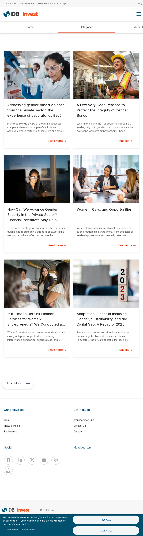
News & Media (12, 425)
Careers (78, 431)
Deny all (106, 519)
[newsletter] (8, 470)
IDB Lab (50, 510)
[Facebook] (8, 460)
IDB (40, 510)
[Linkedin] (20, 460)
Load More (14, 383)
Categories (86, 27)
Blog (6, 420)
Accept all (106, 530)
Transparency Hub (84, 420)
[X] (32, 460)
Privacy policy (12, 529)
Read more (55, 141)
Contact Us (80, 425)
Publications (10, 431)
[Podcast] (55, 460)
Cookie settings (28, 529)
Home (30, 27)
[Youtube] (44, 460)
